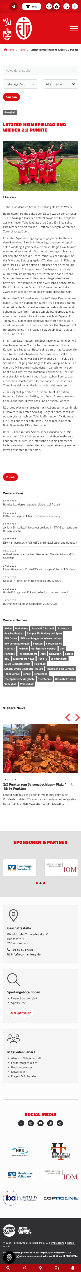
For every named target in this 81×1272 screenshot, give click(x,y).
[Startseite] (23, 28)
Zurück (10, 477)
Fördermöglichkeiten (24, 1062)
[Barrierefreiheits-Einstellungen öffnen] (49, 6)
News (12, 49)
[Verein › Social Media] (57, 1268)
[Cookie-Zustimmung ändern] (9, 1257)
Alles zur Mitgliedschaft (26, 1058)
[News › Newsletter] (13, 6)
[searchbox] (40, 70)
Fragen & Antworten (24, 1076)
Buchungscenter (21, 1067)
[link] (40, 771)
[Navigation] (72, 28)
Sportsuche (18, 1003)
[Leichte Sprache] (56, 6)
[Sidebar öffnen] (75, 6)
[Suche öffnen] (66, 6)
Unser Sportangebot (24, 998)
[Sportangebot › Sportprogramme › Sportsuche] (8, 1268)
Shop (34, 6)
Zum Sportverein (20, 1013)
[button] (37, 883)
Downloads (18, 1071)
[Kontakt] (40, 1268)
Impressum (57, 1242)
